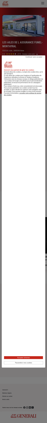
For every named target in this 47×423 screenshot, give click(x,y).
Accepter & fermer (23, 357)
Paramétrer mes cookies (23, 363)
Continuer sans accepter (34, 57)
